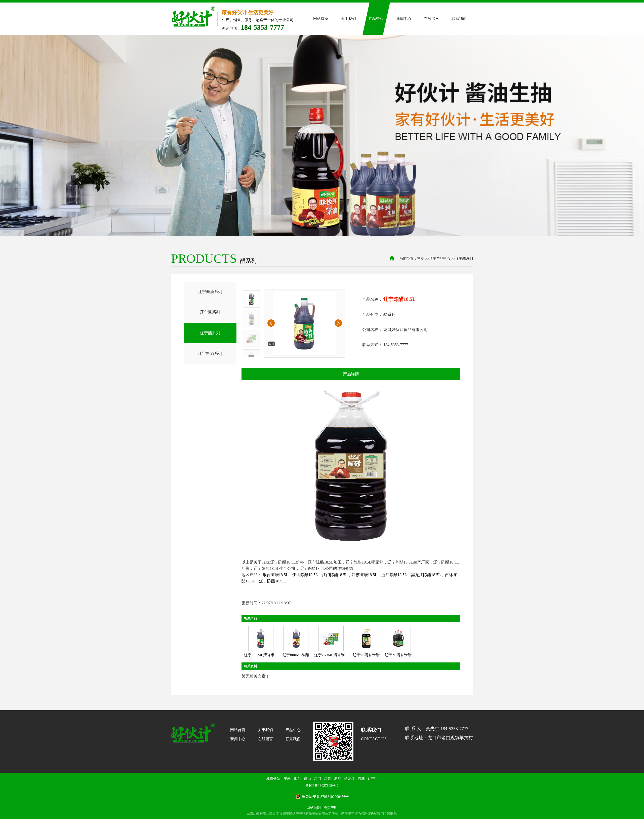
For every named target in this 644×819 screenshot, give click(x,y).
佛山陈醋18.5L (305, 575)
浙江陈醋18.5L (394, 575)
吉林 (361, 778)
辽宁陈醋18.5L (272, 581)
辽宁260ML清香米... (331, 655)
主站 (287, 778)
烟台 (297, 778)
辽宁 (371, 778)
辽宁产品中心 (439, 258)
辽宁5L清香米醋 (366, 655)
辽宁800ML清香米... (260, 655)
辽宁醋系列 (464, 258)
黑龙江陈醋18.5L (426, 575)
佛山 (307, 778)
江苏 (327, 778)
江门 (317, 778)
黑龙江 (349, 778)
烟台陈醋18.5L (275, 575)
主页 (420, 258)
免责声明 (331, 808)
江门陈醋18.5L (335, 575)
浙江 (337, 778)
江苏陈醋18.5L (364, 575)
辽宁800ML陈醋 (296, 655)
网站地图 (314, 808)
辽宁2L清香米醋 (398, 655)
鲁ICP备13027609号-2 (322, 786)
